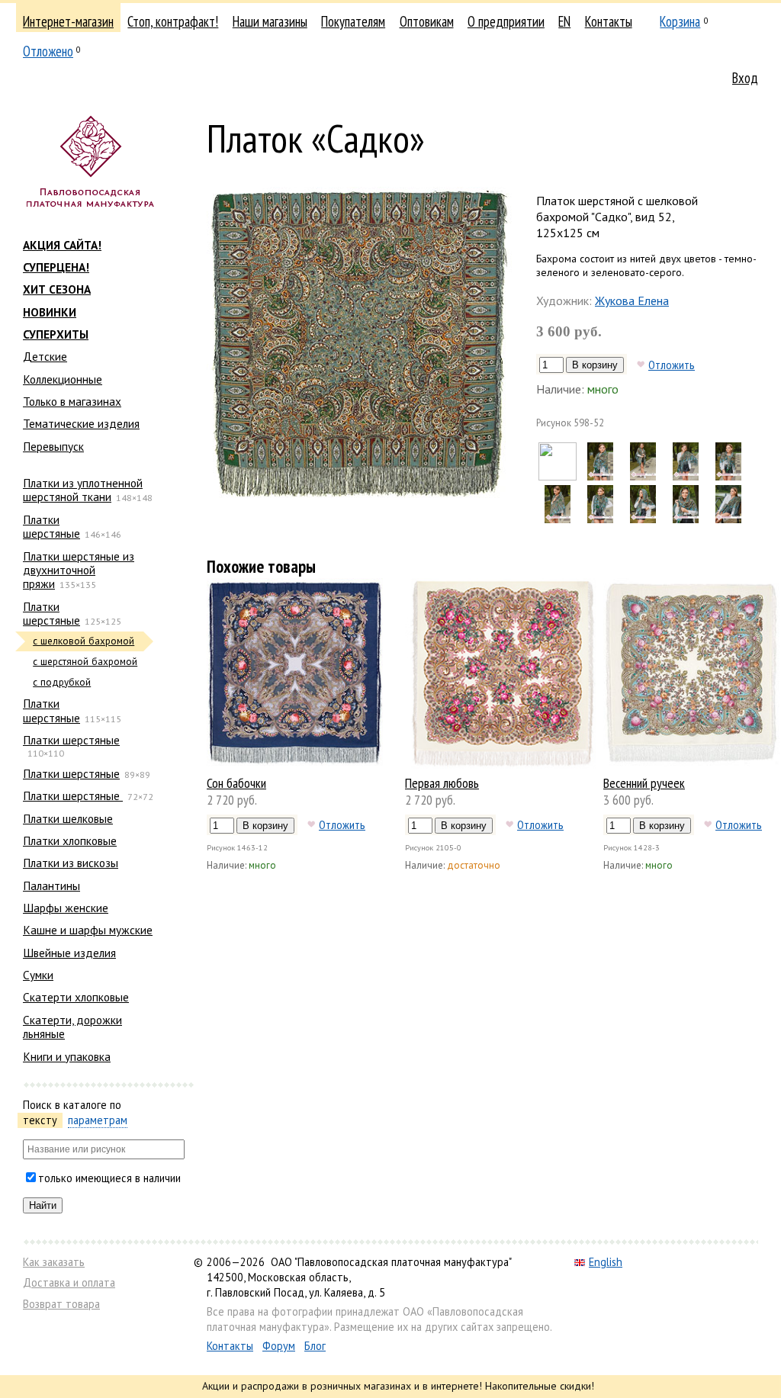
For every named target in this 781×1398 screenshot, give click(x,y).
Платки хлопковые (70, 840)
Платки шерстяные (51, 526)
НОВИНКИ (49, 312)
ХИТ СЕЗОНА (57, 289)
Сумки (38, 974)
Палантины (51, 885)
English (605, 1262)
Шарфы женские (65, 907)
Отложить (671, 364)
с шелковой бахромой (83, 641)
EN (564, 21)
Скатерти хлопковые (76, 996)
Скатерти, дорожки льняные (72, 1026)
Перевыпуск (53, 446)
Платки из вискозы (70, 862)
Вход (745, 78)
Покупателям (353, 21)
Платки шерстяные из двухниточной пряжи (78, 570)
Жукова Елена (632, 300)
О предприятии (506, 21)
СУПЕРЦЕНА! (56, 267)
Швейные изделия (69, 952)
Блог (315, 1346)
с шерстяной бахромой (85, 661)
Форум (278, 1346)
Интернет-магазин (68, 21)
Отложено (48, 51)
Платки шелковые (68, 818)
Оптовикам (427, 21)
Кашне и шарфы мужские (88, 929)
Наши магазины (270, 21)
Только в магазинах (72, 401)
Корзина (680, 21)
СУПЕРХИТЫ (55, 334)
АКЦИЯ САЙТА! (62, 244)
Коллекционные (62, 379)
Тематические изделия (81, 423)
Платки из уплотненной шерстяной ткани (83, 489)
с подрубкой (62, 682)
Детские (45, 356)
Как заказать (54, 1262)
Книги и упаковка (67, 1056)
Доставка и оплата (69, 1282)
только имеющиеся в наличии (109, 1178)
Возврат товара (61, 1304)
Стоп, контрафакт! (172, 21)
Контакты (608, 21)
